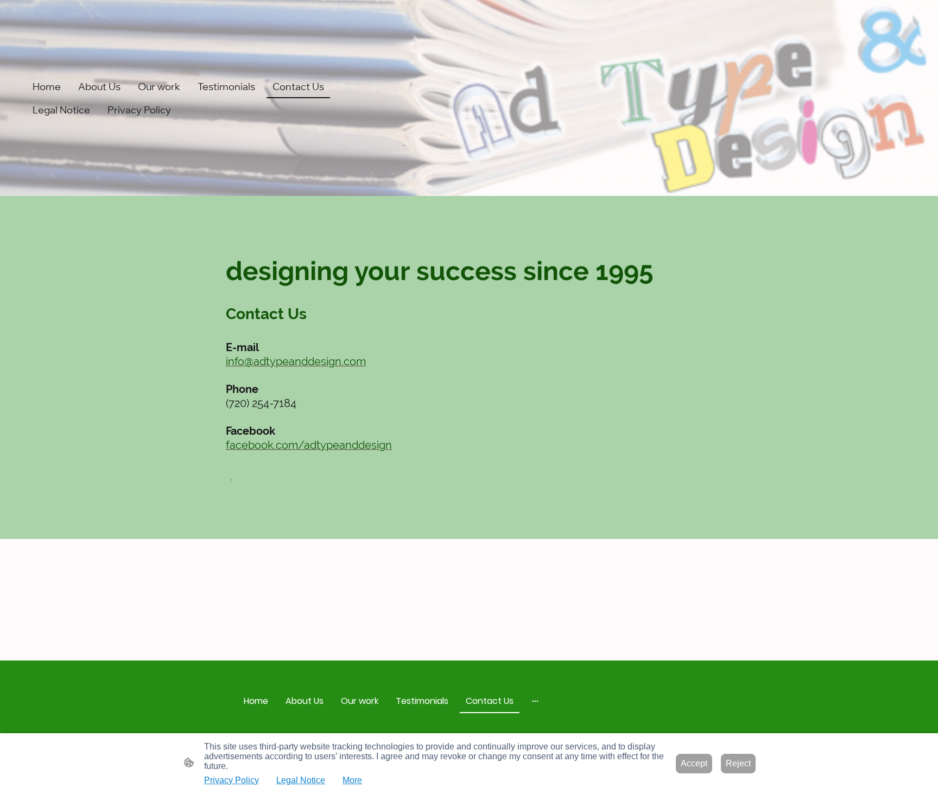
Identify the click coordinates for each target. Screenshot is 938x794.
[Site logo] (468, 162)
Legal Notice (300, 780)
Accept (694, 763)
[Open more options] (535, 701)
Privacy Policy (231, 780)
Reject (738, 763)
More (352, 780)
